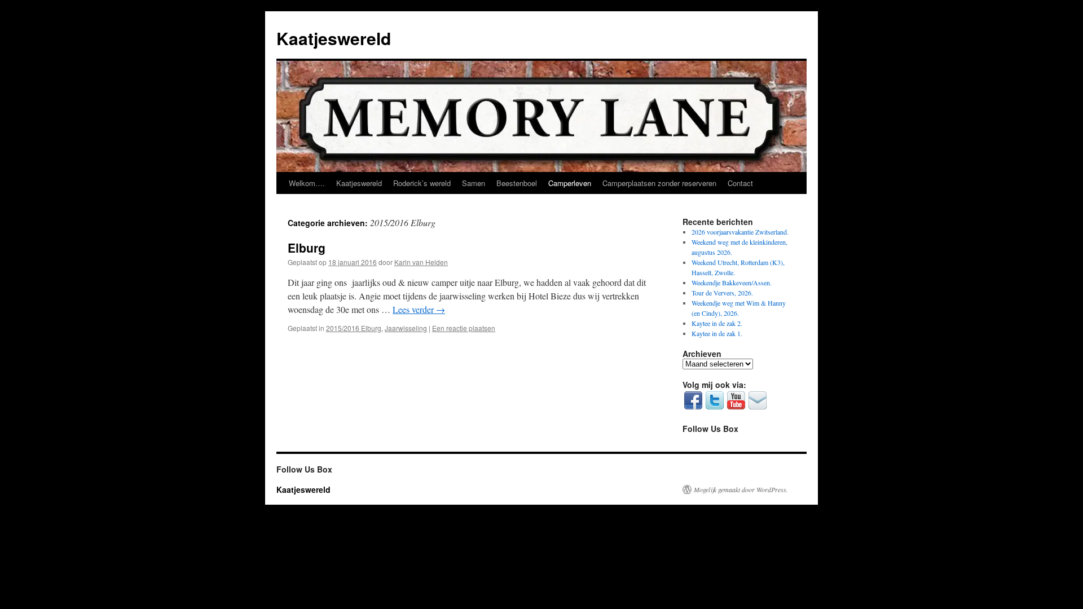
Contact (740, 183)
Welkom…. (307, 183)
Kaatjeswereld (333, 38)
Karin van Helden (421, 262)
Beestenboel (516, 183)
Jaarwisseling (406, 328)
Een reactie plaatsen (463, 328)
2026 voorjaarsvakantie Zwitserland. (740, 231)
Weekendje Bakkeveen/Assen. (732, 282)
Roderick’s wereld (422, 183)
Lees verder (419, 309)
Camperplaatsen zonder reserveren (659, 183)
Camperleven (569, 183)
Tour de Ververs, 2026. (722, 292)
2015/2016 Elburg (353, 328)
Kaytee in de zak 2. (717, 323)
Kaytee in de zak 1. (717, 333)
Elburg (306, 247)
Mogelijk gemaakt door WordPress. (741, 489)
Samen (473, 183)
